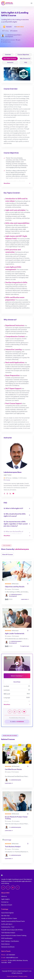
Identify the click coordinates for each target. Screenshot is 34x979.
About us (4, 896)
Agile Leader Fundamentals (14, 633)
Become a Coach (6, 905)
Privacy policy (23, 976)
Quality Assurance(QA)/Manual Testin (13, 921)
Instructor (10, 62)
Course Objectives (23, 54)
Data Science (5, 944)
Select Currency (16, 676)
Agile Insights (5, 899)
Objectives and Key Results (14, 587)
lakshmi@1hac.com (12, 957)
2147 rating (5, 31)
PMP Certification (6, 938)
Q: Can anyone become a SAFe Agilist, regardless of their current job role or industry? (16, 524)
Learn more (24, 599)
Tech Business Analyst (13, 846)
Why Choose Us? (25, 58)
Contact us (4, 902)
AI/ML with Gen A (6, 924)
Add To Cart (25, 646)
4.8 (15, 26)
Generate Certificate (7, 947)
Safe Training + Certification (10, 941)
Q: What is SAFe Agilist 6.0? (13, 508)
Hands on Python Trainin (9, 918)
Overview (8, 54)
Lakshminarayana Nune (13, 35)
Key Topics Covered (10, 58)
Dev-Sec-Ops (5, 915)
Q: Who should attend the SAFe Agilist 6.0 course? (15, 515)
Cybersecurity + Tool (7, 927)
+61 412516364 (10, 955)
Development (9, 36)
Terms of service (12, 976)
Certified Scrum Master (13, 769)
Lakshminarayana (16, 594)
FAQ (25, 62)
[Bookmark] (28, 583)
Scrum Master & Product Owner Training (16, 818)
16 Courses (7, 480)
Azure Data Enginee (7, 913)
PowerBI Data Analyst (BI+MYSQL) (12, 930)
